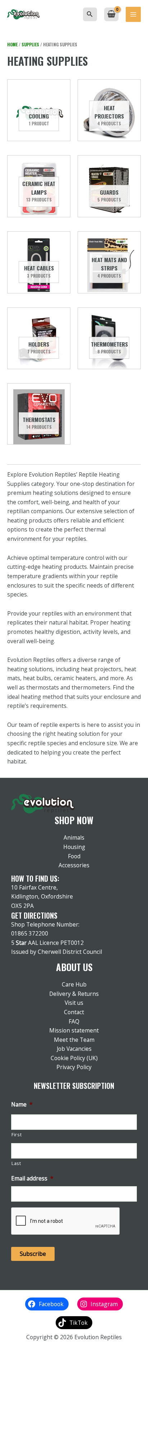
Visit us (74, 1003)
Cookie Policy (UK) (74, 1058)
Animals (74, 837)
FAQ (74, 1021)
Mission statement (74, 1030)
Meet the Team (74, 1040)
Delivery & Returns (74, 994)
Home (12, 44)
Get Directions (34, 915)
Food (74, 856)
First (16, 1135)
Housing (74, 847)
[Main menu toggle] (133, 14)
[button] (90, 14)
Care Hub (74, 984)
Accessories (74, 865)
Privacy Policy (74, 1067)
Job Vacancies (74, 1049)
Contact (74, 1012)
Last (16, 1163)
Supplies (30, 44)
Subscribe (33, 1254)
